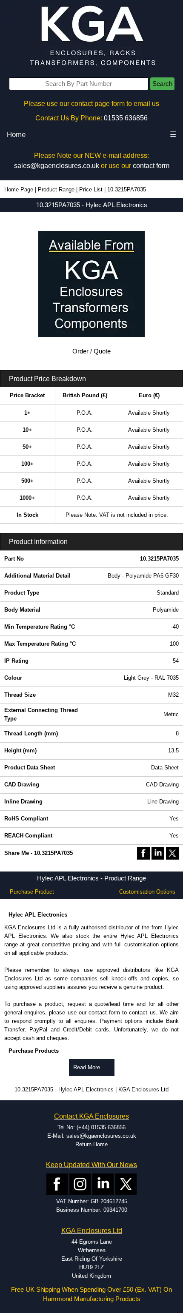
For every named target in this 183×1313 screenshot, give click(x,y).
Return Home (91, 1144)
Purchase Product (32, 892)
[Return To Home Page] (91, 36)
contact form (151, 165)
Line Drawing (163, 801)
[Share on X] (172, 852)
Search (162, 83)
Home (16, 135)
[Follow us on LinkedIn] (103, 1184)
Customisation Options (147, 892)
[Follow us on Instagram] (80, 1184)
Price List (91, 189)
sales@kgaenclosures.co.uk (56, 165)
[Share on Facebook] (143, 852)
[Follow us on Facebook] (57, 1184)
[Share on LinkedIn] (158, 852)
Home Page (18, 189)
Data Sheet (165, 767)
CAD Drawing (162, 784)
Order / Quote (91, 351)
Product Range (56, 189)
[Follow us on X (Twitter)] (126, 1184)
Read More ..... (91, 1067)
